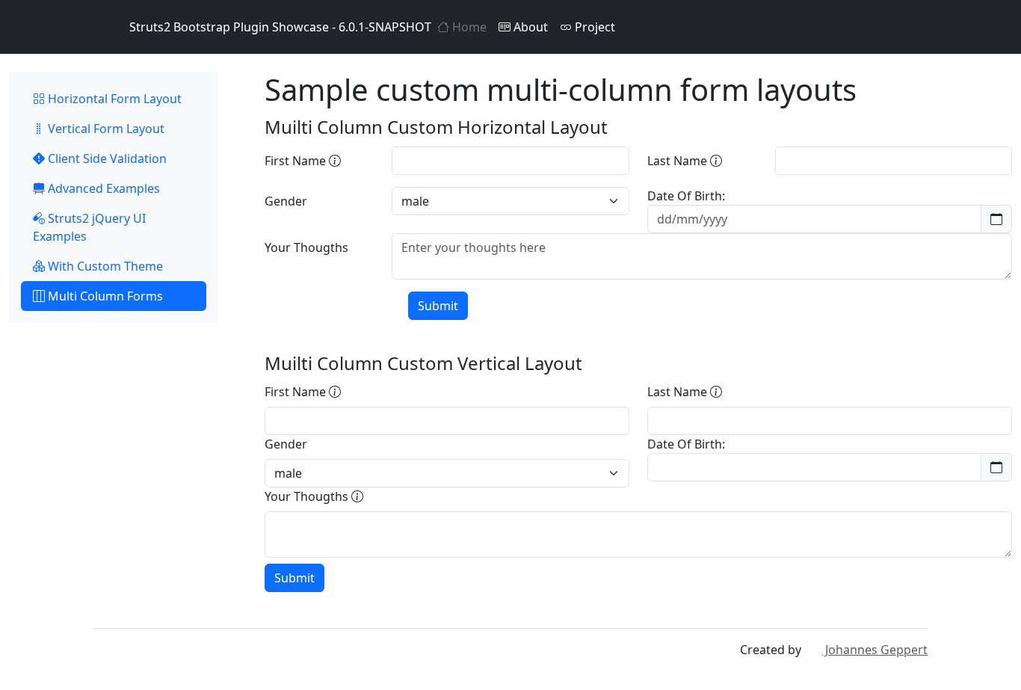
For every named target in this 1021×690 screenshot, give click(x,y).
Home (468, 27)
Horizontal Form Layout (113, 98)
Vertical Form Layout (104, 128)
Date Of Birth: (686, 196)
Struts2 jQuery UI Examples (89, 227)
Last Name (678, 161)
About (529, 27)
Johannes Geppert (875, 649)
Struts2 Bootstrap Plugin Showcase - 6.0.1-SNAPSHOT (280, 27)
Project (593, 27)
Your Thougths (306, 247)
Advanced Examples (102, 188)
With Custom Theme (104, 266)
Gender (286, 201)
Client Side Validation (106, 158)
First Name (297, 161)
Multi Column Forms (104, 296)
